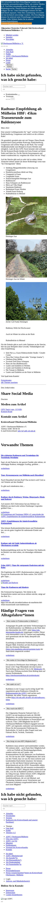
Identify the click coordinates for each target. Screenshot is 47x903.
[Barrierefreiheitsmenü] (2, 46)
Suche (8, 69)
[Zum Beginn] (2, 901)
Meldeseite (38, 669)
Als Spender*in (12, 858)
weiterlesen (10, 655)
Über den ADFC (12, 839)
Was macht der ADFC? (15, 708)
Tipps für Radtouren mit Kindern (15, 587)
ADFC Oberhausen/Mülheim (17, 56)
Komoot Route (6, 412)
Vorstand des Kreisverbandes (17, 847)
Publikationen (11, 845)
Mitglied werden (12, 35)
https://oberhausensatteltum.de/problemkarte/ (23, 675)
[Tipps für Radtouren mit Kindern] (9, 583)
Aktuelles (9, 50)
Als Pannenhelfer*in (13, 864)
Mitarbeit (9, 843)
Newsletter (10, 39)
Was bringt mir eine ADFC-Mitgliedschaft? (21, 741)
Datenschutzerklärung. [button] (9, 21)
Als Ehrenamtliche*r (13, 860)
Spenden (9, 37)
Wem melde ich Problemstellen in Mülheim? (22, 621)
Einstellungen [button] (13, 23)
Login (8, 62)
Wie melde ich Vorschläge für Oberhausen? (22, 660)
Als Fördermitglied (13, 862)
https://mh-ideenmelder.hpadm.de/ (23, 631)
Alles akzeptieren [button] (25, 23)
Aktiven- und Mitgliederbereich (18, 881)
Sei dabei (9, 58)
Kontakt (9, 850)
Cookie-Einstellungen (14, 895)
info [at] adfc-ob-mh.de (26, 431)
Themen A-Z (11, 833)
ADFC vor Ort (11, 841)
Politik (8, 54)
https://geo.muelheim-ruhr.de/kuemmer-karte (23, 649)
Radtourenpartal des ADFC (16, 693)
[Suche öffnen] (4, 46)
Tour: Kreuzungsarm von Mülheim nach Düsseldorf (22, 475)
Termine (9, 818)
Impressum (10, 890)
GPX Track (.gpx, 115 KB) (11, 409)
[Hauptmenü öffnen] (7, 46)
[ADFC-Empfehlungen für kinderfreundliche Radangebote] (23, 516)
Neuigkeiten (10, 816)
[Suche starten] (4, 89)
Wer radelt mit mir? (13, 684)
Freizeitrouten (6, 380)
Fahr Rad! (9, 52)
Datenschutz (10, 893)
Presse (8, 60)
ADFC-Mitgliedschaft (14, 856)
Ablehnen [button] (4, 23)
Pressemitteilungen (13, 871)
